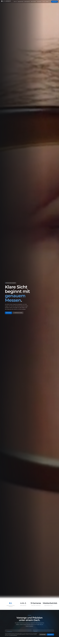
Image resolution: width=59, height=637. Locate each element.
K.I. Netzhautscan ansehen (18, 312)
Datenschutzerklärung (13, 635)
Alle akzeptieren (50, 634)
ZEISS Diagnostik (27, 1)
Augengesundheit (20, 1)
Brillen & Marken (33, 1)
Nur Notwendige (42, 634)
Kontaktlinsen (39, 1)
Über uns (15, 1)
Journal (43, 1)
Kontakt (47, 1)
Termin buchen (54, 1)
